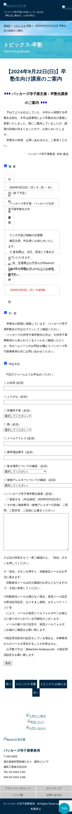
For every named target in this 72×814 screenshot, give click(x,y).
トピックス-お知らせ (53, 684)
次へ (36, 692)
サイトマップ (54, 788)
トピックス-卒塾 (26, 684)
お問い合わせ (54, 794)
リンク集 (18, 794)
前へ (8, 684)
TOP (64, 808)
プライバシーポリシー (18, 788)
